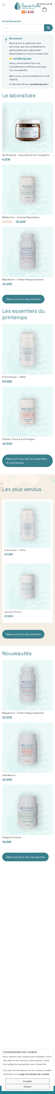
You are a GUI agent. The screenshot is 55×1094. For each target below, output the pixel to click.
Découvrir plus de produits (23, 299)
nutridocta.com (22, 58)
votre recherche (11, 21)
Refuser (28, 1086)
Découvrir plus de (26, 460)
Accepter (27, 1081)
